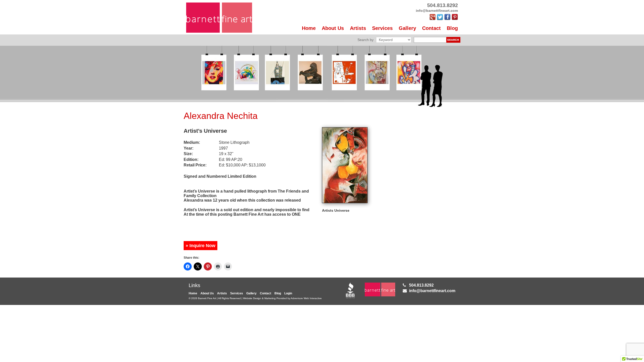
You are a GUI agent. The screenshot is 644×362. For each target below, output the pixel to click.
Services (382, 28)
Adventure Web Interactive (306, 298)
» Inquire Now (200, 245)
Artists (358, 28)
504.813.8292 (421, 285)
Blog (452, 28)
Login (288, 293)
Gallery (407, 28)
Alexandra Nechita (221, 116)
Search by (365, 40)
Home (309, 28)
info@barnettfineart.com (432, 291)
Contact (431, 28)
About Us (333, 28)
